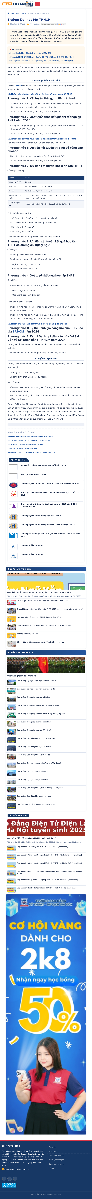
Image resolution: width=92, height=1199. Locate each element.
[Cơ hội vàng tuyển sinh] (46, 1014)
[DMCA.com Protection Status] (23, 1185)
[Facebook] (4, 1179)
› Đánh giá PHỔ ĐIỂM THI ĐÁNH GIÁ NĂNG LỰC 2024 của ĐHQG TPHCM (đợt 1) (41, 57)
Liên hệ (51, 1168)
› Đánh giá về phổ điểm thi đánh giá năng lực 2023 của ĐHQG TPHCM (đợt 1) (41, 61)
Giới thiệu (52, 1151)
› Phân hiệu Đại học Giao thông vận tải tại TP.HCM (30, 53)
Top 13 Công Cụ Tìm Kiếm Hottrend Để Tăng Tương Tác (29, 440)
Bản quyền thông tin (56, 1160)
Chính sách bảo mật (56, 1155)
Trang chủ (13, 13)
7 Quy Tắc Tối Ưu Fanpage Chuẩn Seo (22, 448)
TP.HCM (23, 13)
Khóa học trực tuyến (56, 1164)
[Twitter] (15, 1179)
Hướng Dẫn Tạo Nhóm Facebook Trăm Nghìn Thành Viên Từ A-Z (32, 452)
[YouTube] (9, 1179)
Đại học (18, 85)
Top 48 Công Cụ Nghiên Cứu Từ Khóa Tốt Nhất (25, 444)
